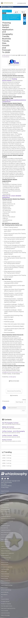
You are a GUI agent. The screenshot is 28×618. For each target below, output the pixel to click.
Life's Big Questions (5, 555)
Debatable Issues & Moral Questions (8, 518)
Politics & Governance (5, 11)
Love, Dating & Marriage (6, 557)
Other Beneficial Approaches (6, 566)
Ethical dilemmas (4, 527)
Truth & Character (4, 610)
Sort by (24, 399)
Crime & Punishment (5, 511)
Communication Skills (5, 509)
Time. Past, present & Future (6, 606)
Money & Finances (4, 562)
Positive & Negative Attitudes (6, 585)
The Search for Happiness (6, 603)
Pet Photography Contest (10, 423)
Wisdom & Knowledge (5, 615)
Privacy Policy (4, 487)
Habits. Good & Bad (5, 539)
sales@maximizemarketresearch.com (12, 372)
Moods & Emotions (4, 564)
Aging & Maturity (4, 497)
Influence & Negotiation (5, 550)
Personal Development (5, 580)
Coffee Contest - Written (10, 435)
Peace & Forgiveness (5, 576)
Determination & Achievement (7, 520)
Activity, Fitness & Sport (5, 495)
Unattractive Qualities (5, 612)
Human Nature (4, 543)
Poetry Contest (7, 439)
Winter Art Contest (8, 427)
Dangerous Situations (5, 514)
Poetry (4, 13)
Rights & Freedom (4, 587)
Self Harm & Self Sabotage (6, 589)
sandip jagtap (5, 55)
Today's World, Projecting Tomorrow (8, 608)
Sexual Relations (4, 594)
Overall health (4, 571)
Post (23, 410)
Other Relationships (5, 569)
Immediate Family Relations (6, 548)
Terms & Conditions (6, 485)
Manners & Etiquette (5, 560)
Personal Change (4, 578)
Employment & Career (5, 525)
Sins (2, 596)
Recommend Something (14, 391)
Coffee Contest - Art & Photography (13, 431)
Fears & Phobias (4, 534)
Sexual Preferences (4, 592)
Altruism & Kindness (5, 500)
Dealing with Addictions (5, 516)
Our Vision (4, 484)
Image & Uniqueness (5, 546)
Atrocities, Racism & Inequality (7, 502)
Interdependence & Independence (7, 553)
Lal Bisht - (4, 455)
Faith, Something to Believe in (7, 532)
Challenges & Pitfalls (5, 504)
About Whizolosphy (6, 482)
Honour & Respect (4, 541)
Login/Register (21, 3)
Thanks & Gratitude (5, 599)
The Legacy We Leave (5, 601)
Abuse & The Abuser (5, 491)
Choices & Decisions (5, 507)
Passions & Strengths (5, 573)
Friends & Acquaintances (6, 537)
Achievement (3, 493)
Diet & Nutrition (4, 523)
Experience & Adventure (5, 530)
